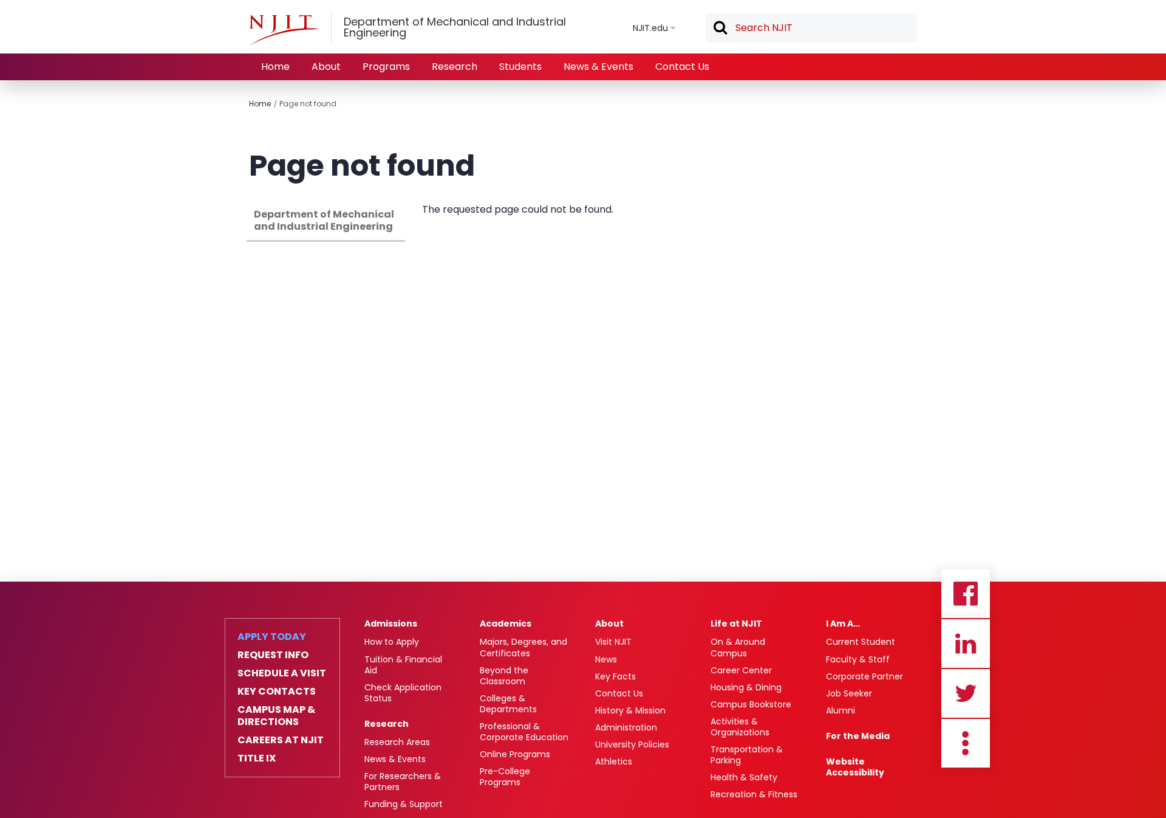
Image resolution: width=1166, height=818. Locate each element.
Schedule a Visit (281, 673)
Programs (386, 67)
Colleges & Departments (508, 704)
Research (454, 67)
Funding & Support (403, 804)
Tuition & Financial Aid (403, 665)
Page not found (307, 103)
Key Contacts (276, 692)
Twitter (965, 693)
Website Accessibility (855, 767)
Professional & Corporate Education (524, 732)
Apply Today (271, 637)
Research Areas (397, 742)
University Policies (632, 744)
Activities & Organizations (740, 727)
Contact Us (682, 67)
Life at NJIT (736, 623)
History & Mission (630, 710)
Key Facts (615, 676)
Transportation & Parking (747, 755)
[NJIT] (283, 30)
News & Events (598, 67)
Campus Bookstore (751, 704)
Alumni (840, 710)
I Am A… (843, 623)
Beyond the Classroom (504, 676)
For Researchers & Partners (402, 781)
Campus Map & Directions (276, 716)
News (606, 659)
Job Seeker (849, 693)
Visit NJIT (613, 641)
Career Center (741, 670)
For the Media (858, 735)
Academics (505, 623)
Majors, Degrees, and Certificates (523, 647)
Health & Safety (744, 777)
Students (520, 67)
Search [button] (720, 28)
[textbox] (811, 28)
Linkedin (965, 643)
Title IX (256, 758)
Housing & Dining (746, 687)
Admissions (390, 623)
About (326, 67)
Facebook (965, 593)
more (965, 743)
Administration (626, 727)
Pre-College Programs (505, 777)
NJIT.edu (650, 28)
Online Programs (515, 754)
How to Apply (391, 641)
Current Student (860, 641)
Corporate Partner (864, 676)
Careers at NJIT (280, 740)
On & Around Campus (738, 647)
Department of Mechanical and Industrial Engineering (324, 220)
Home (275, 67)
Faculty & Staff (858, 659)
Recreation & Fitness (754, 794)
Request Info (273, 655)
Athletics (613, 761)
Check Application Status (403, 693)
